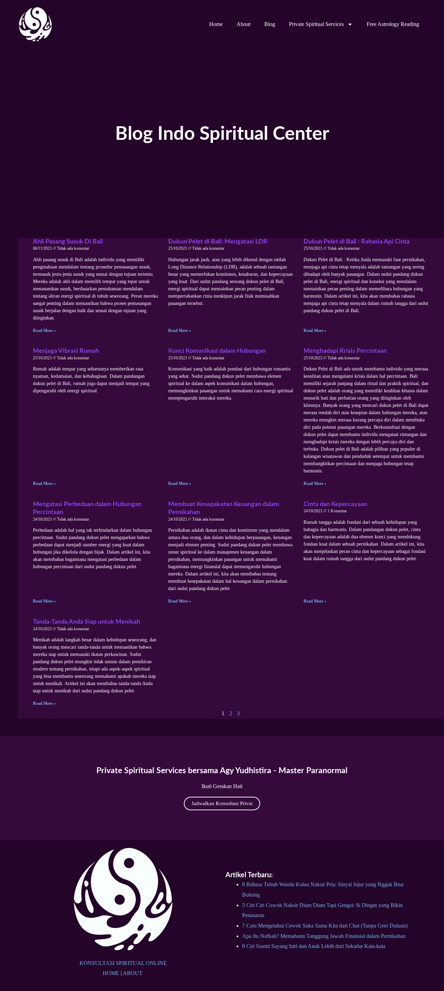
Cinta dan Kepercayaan (335, 504)
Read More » (44, 330)
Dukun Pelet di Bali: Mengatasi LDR (217, 242)
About (243, 24)
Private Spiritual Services (316, 24)
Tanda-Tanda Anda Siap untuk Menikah (86, 622)
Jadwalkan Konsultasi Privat (222, 803)
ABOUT (133, 973)
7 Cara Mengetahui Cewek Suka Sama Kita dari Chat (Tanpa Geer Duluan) (325, 926)
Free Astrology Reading (393, 24)
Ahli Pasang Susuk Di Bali (68, 242)
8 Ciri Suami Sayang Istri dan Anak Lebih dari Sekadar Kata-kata (313, 946)
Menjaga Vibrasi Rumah (66, 351)
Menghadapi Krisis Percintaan (345, 351)
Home (216, 24)
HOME (111, 973)
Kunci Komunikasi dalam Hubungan (217, 351)
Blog (269, 24)
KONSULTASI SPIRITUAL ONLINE (123, 963)
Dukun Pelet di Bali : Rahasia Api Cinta (357, 242)
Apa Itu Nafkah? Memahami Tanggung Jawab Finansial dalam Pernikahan (323, 936)
